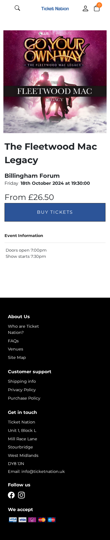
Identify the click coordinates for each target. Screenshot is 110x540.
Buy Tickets (55, 212)
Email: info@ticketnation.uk (36, 471)
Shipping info (22, 381)
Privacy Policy (22, 389)
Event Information (24, 235)
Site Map (17, 357)
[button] (97, 7)
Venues (15, 349)
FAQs (13, 340)
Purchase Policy (24, 398)
